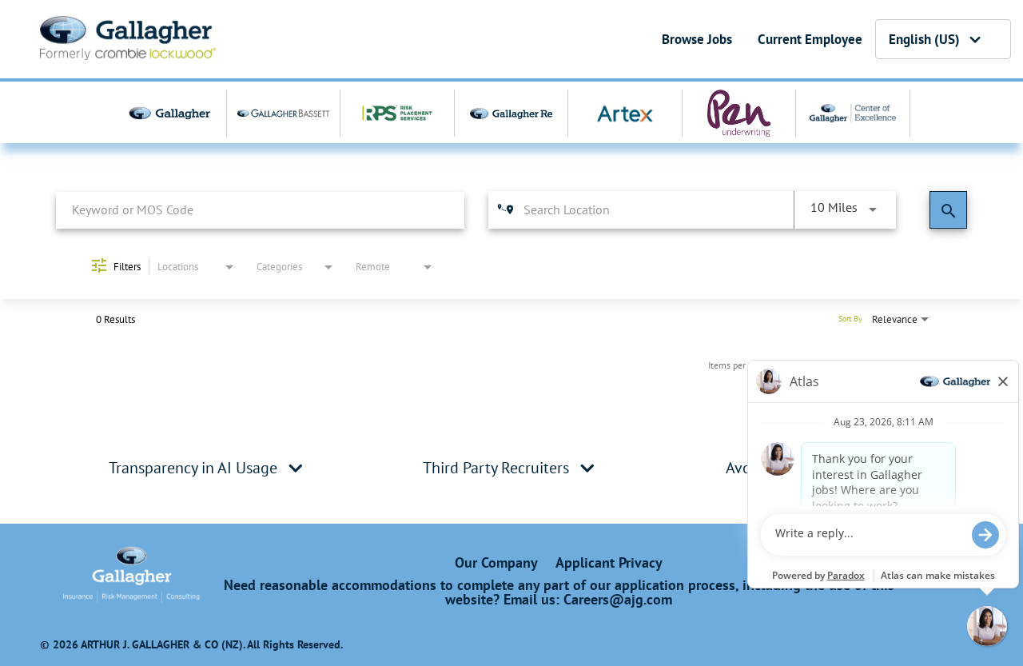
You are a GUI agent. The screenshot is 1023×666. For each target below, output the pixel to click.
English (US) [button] (924, 39)
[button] (296, 468)
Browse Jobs (697, 39)
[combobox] (260, 210)
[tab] (208, 468)
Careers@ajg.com (617, 599)
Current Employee (810, 39)
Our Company (496, 563)
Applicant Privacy (609, 563)
